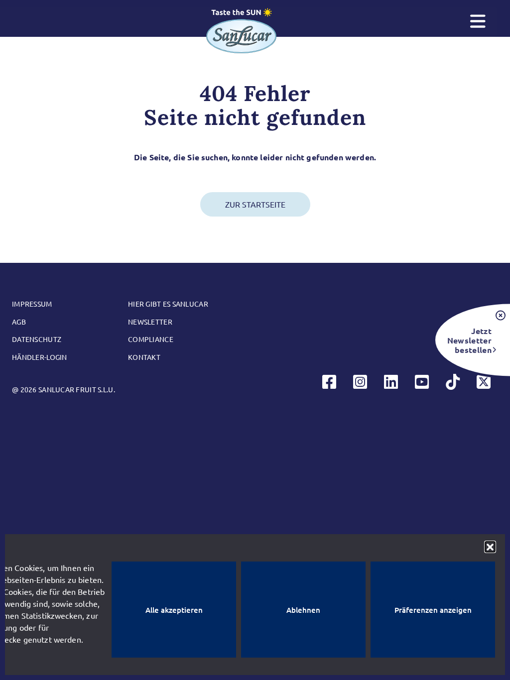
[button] (490, 547)
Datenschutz (36, 339)
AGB (19, 321)
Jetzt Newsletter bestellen (469, 340)
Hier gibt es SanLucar (168, 303)
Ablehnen (303, 610)
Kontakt (144, 356)
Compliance (150, 339)
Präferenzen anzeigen (433, 610)
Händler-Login (39, 356)
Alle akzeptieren (174, 610)
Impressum (32, 303)
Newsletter (150, 321)
